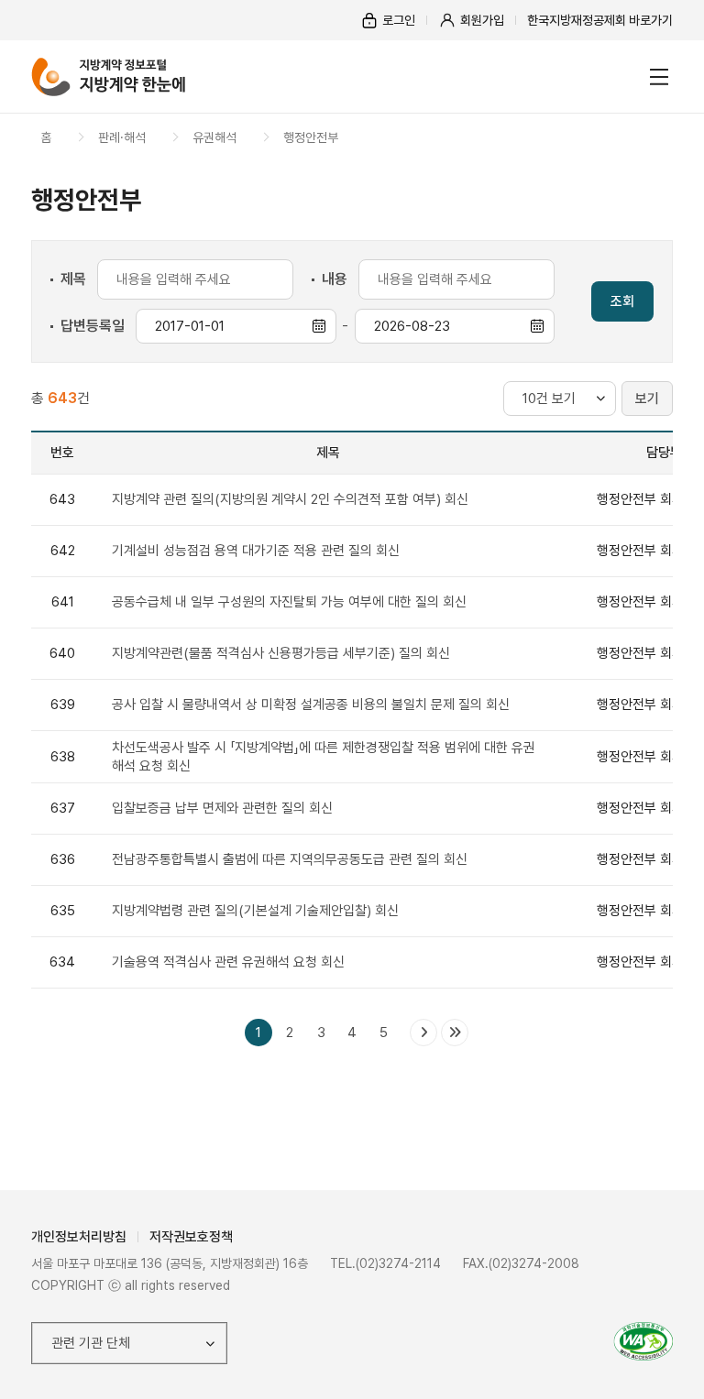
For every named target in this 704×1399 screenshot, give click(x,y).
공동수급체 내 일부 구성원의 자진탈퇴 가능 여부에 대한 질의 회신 (289, 602)
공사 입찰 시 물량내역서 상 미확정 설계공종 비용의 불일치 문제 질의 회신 (311, 704)
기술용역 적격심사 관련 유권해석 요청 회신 (228, 962)
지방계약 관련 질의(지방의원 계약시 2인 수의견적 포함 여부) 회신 (290, 499)
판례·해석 (122, 137)
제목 (73, 279)
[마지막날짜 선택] (537, 326)
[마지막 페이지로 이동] (454, 1032)
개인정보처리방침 (78, 1237)
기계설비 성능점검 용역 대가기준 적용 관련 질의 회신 (256, 550)
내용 (334, 279)
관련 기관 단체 (90, 1343)
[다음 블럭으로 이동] (423, 1032)
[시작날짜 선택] (319, 326)
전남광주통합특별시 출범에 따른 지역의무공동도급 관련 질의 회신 (290, 859)
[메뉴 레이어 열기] (659, 77)
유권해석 (214, 137)
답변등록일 (92, 325)
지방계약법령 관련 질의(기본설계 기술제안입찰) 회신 (255, 910)
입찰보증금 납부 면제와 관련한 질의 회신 (222, 808)
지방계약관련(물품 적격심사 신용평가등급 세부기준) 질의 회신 (281, 653)
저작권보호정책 (191, 1237)
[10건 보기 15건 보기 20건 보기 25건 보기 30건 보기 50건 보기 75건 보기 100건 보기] (559, 398)
